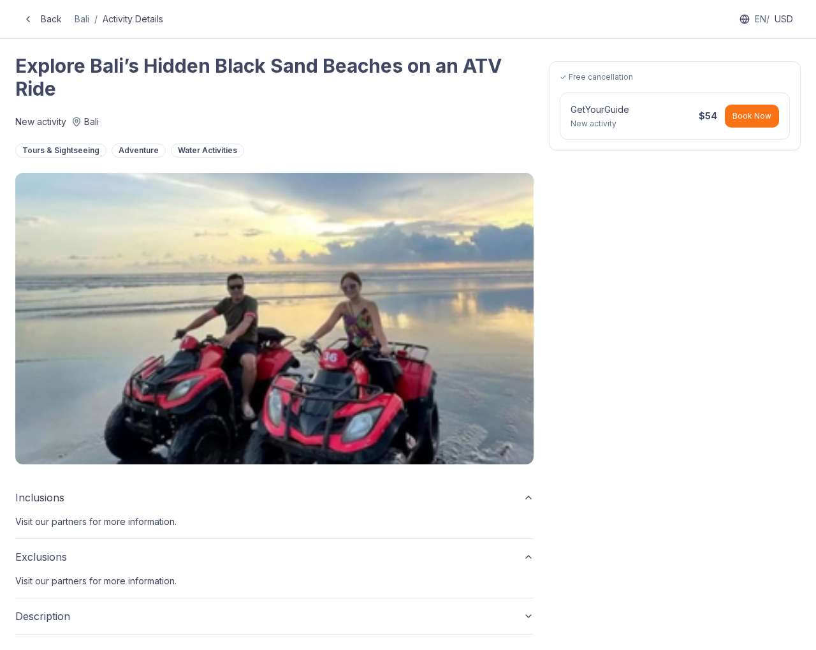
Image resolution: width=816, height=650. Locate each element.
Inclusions (39, 497)
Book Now (751, 116)
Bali (82, 18)
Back (51, 18)
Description (42, 616)
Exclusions (41, 556)
